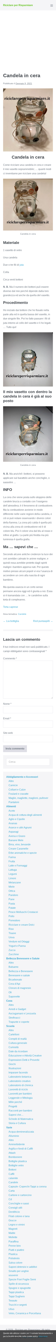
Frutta (12, 861)
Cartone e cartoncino (20, 1195)
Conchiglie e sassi (19, 1203)
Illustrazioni (15, 1068)
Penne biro (15, 1245)
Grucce (12, 1220)
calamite (13, 1178)
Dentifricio (14, 1212)
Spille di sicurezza (19, 1283)
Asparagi (14, 831)
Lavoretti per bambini (20, 1093)
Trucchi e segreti (18, 1304)
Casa (9, 1000)
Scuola (10, 1026)
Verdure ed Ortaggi (19, 941)
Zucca (12, 950)
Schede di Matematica (21, 1119)
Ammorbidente (17, 1144)
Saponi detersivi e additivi (23, 1267)
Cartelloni (14, 1034)
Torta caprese (10, 607)
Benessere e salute (19, 975)
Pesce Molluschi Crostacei (23, 912)
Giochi (12, 1064)
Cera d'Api (14, 983)
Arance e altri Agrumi (20, 827)
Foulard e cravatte (18, 793)
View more (43, 1336)
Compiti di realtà (18, 1038)
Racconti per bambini (20, 1110)
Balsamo (13, 967)
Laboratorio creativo (19, 1081)
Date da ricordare (18, 1051)
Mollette (13, 1237)
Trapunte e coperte (19, 1022)
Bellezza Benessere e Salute (23, 958)
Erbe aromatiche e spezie (23, 853)
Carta (12, 1190)
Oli (10, 992)
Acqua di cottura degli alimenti (25, 815)
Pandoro (13, 895)
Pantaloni (14, 802)
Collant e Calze (17, 789)
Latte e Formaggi (18, 865)
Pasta (12, 903)
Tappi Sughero (17, 1296)
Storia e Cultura (17, 1123)
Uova (11, 937)
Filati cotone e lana (19, 1216)
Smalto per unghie (19, 1271)
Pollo (11, 916)
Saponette (14, 996)
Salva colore (15, 1262)
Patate (12, 908)
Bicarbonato (15, 979)
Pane (11, 899)
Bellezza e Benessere (21, 971)
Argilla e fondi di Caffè (21, 1148)
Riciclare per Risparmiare (18, 5)
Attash (12, 1153)
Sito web (8, 733)
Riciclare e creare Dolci (21, 924)
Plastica (13, 1254)
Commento (10, 658)
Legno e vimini (17, 1224)
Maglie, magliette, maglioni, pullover (28, 798)
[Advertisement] (28, 40)
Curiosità (14, 1047)
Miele (12, 886)
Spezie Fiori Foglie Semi (22, 1279)
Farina (12, 857)
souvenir (13, 1275)
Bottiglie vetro (16, 1165)
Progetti (13, 1106)
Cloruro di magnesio (20, 988)
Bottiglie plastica (18, 1161)
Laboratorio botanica (20, 1076)
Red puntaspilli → (43, 621)
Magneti (13, 1228)
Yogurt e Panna (17, 946)
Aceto (12, 810)
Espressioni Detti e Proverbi (24, 1060)
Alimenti (11, 806)
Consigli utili (15, 1207)
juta (22, 264)
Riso (11, 929)
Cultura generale (18, 1043)
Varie (9, 1127)
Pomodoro (14, 920)
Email (7, 718)
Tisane (12, 933)
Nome (7, 704)
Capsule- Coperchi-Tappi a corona (28, 1186)
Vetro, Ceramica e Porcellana (25, 1313)
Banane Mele (16, 840)
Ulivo (11, 1309)
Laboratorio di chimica (21, 1085)
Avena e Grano (17, 836)
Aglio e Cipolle (17, 819)
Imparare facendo (18, 1072)
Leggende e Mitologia (21, 1098)
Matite (12, 1233)
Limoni (12, 878)
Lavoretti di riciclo (18, 1089)
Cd (10, 1199)
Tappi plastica (16, 1292)
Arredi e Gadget (17, 1009)
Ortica (12, 891)
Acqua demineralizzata (21, 1131)
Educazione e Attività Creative (25, 1055)
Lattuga (13, 869)
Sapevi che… (16, 1114)
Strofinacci (14, 1017)
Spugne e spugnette (20, 1288)
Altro (11, 781)
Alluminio (14, 1136)
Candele (22, 614)
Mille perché (15, 1102)
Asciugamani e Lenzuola (22, 1013)
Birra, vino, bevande (20, 844)
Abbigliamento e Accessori (22, 777)
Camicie (13, 785)
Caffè (11, 1174)
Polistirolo (14, 1258)
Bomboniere (15, 1157)
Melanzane (15, 882)
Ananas (13, 823)
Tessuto (13, 1300)
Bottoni (12, 1169)
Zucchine (14, 954)
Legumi (13, 874)
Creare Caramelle (18, 848)
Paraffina (14, 1241)
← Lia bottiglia (11, 621)
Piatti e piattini (16, 1250)
